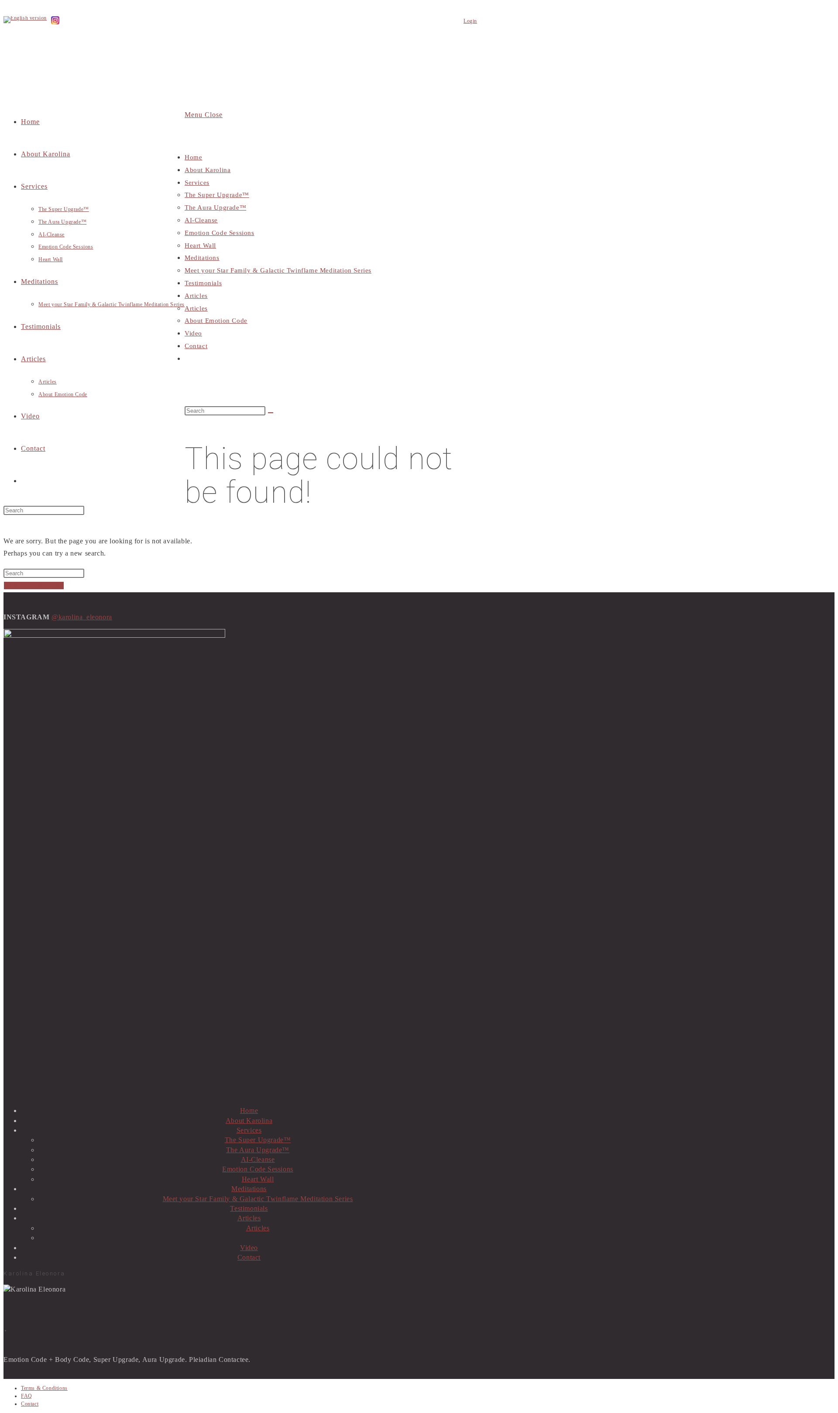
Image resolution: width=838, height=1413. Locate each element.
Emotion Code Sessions (219, 232)
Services (197, 182)
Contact (196, 345)
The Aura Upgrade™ (215, 207)
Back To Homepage (34, 585)
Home (193, 157)
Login (470, 21)
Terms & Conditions (44, 1388)
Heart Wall (200, 245)
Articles (196, 295)
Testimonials (203, 283)
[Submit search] (271, 413)
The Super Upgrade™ (217, 194)
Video (193, 333)
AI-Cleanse (201, 220)
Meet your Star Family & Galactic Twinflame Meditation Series (278, 270)
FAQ (26, 1396)
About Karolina (207, 169)
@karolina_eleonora (82, 617)
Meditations (202, 257)
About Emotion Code (216, 320)
